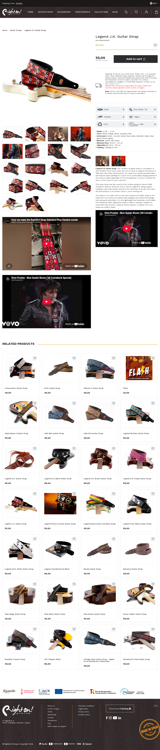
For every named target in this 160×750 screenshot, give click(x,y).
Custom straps (53, 709)
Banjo (147, 136)
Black (116, 134)
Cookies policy (84, 715)
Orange (110, 134)
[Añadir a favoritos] (155, 45)
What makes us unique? (57, 726)
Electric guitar (107, 138)
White (104, 134)
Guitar (110, 136)
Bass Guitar (131, 136)
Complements (82, 12)
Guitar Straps (16, 30)
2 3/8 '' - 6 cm (108, 131)
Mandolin (140, 136)
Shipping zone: (8, 3)
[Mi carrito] (154, 12)
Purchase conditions (86, 706)
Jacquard (123, 134)
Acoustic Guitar (119, 136)
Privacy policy (83, 712)
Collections (101, 12)
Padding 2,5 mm (111, 147)
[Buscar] (126, 12)
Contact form (113, 84)
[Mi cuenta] (144, 12)
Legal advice (83, 709)
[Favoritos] (134, 12)
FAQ (49, 723)
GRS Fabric (115, 140)
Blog (115, 12)
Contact (51, 717)
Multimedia (52, 715)
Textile (107, 140)
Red (129, 134)
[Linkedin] (119, 717)
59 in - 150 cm (115, 145)
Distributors (52, 720)
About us (51, 706)
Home (30, 12)
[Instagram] (110, 717)
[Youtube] (115, 717)
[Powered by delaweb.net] (156, 706)
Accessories (64, 12)
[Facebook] (107, 717)
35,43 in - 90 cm (116, 143)
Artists (50, 712)
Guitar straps (45, 12)
